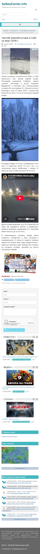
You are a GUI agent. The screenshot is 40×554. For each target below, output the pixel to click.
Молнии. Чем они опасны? (10, 419)
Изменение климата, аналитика (21, 422)
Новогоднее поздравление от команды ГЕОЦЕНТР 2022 (21, 515)
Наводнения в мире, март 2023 (20, 493)
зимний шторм (9, 280)
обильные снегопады (22, 280)
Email (6, 299)
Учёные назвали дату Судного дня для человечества (21, 497)
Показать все (19, 519)
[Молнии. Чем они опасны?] (20, 409)
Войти (35, 19)
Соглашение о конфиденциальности (14, 549)
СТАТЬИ (8, 399)
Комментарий (9, 307)
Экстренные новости (18, 391)
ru (3, 19)
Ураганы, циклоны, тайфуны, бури (21, 359)
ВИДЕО (7, 367)
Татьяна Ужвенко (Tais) (28, 491)
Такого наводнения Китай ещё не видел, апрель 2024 (20, 357)
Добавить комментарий (14, 330)
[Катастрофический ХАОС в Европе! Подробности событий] (20, 377)
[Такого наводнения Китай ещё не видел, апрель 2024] (20, 347)
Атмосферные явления (24, 44)
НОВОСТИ (9, 337)
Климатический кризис (9, 436)
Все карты (19, 468)
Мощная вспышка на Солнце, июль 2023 (18, 483)
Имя (6, 291)
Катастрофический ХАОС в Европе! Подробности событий (18, 388)
